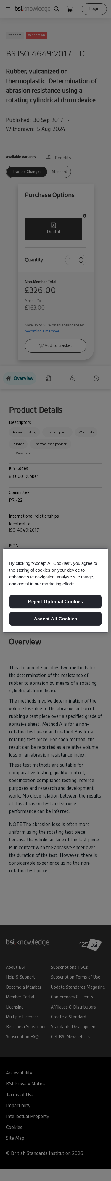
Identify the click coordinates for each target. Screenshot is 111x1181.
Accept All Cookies (55, 618)
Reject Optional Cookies (55, 601)
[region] (55, 590)
